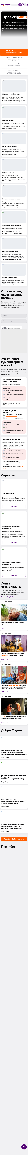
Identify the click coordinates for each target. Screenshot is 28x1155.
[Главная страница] (5, 5)
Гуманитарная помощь (14, 328)
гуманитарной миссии (11, 416)
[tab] (14, 52)
